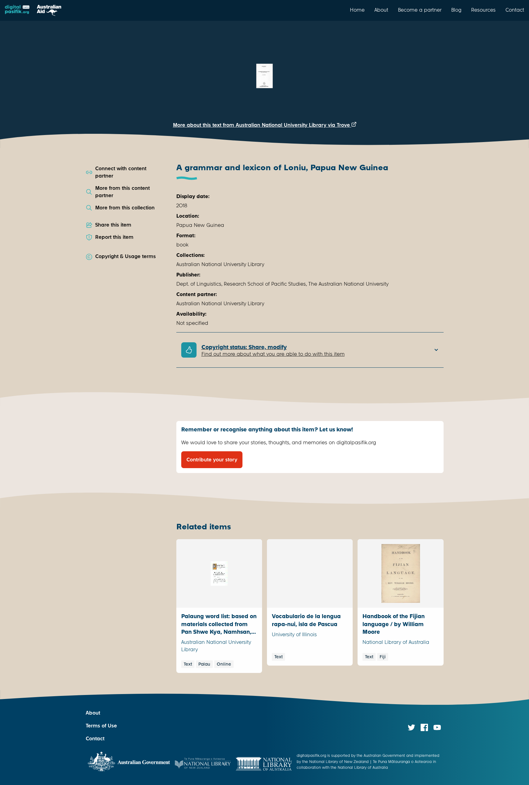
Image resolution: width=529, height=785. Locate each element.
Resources (483, 10)
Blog (456, 10)
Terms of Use (101, 726)
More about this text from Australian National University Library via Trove (262, 125)
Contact (514, 10)
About (381, 10)
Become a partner (419, 10)
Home (357, 10)
